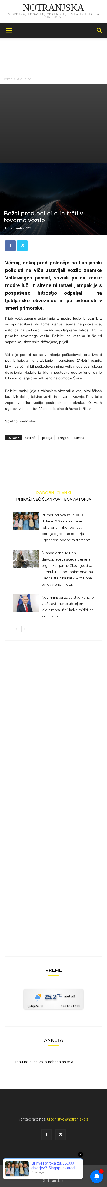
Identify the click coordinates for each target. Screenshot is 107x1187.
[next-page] (24, 629)
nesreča (30, 438)
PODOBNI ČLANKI (53, 492)
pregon (63, 438)
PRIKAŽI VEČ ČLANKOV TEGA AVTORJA (53, 499)
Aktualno (24, 79)
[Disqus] (53, 719)
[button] (9, 30)
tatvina (79, 438)
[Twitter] (22, 245)
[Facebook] (10, 245)
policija (47, 438)
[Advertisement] (53, 124)
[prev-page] (16, 629)
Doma (7, 79)
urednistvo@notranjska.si (68, 1119)
